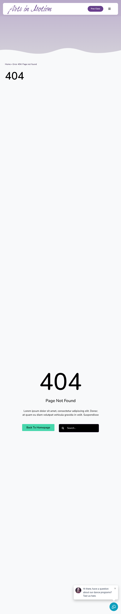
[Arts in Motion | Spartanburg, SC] (30, 6)
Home (8, 64)
